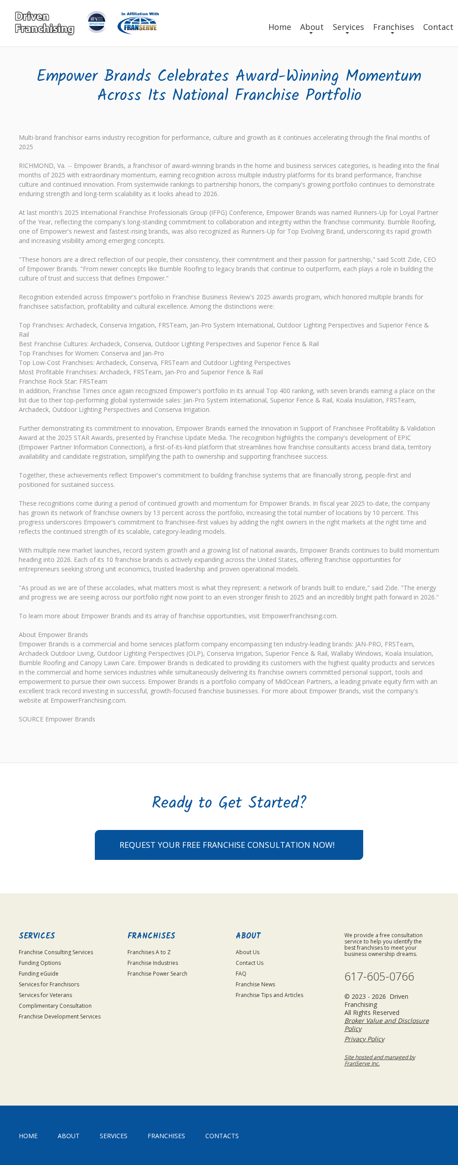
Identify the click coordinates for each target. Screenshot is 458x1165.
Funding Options (40, 963)
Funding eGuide (39, 973)
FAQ (241, 973)
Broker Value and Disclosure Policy (386, 1024)
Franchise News (255, 984)
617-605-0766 (379, 976)
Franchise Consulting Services (56, 952)
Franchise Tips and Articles (269, 995)
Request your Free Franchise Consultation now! (227, 844)
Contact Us (249, 963)
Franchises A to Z (149, 952)
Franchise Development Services (60, 1016)
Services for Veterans (45, 995)
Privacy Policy (364, 1039)
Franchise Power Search (157, 973)
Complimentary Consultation (55, 1006)
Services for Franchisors (49, 984)
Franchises (393, 26)
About (312, 26)
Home (279, 26)
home (28, 1135)
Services (348, 26)
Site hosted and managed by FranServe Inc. (379, 1060)
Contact (438, 26)
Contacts (222, 1135)
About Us (247, 952)
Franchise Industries (152, 963)
